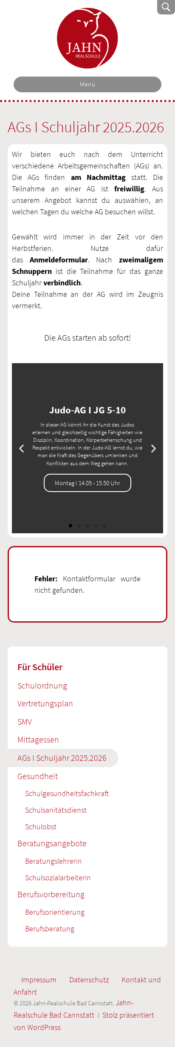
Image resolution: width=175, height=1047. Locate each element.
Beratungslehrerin (53, 861)
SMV (24, 721)
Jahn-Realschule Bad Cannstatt (88, 38)
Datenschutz (89, 979)
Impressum (38, 979)
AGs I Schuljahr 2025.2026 (62, 757)
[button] (21, 448)
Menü (88, 84)
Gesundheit (37, 776)
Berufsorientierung (55, 912)
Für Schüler (39, 667)
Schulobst (40, 826)
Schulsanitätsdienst (56, 810)
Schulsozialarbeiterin (58, 877)
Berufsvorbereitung (51, 894)
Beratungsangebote (52, 843)
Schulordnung (42, 685)
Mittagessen (38, 739)
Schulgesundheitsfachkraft (67, 793)
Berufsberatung (49, 928)
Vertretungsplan (45, 703)
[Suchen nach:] (108, 7)
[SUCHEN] (166, 7)
